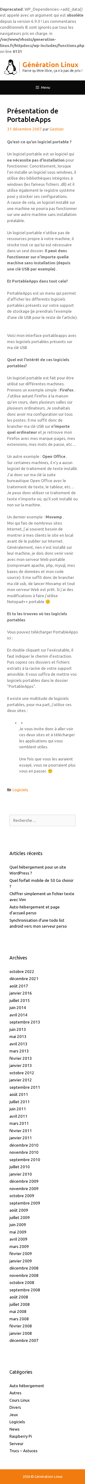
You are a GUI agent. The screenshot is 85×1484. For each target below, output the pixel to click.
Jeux (13, 1414)
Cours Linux (19, 1400)
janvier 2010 (20, 1174)
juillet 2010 (19, 1166)
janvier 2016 (20, 993)
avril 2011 (18, 1116)
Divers (15, 1407)
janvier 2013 (20, 1065)
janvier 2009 (20, 1261)
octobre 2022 (21, 971)
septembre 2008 (24, 1290)
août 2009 (18, 1210)
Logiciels (20, 789)
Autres (15, 1393)
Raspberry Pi (20, 1436)
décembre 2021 (23, 978)
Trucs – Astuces (23, 1450)
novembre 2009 (23, 1188)
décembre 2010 (23, 1145)
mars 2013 (19, 1051)
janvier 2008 (20, 1333)
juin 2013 (17, 1029)
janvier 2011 (20, 1137)
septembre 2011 (24, 1087)
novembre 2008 (23, 1275)
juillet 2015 (19, 1000)
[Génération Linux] (42, 67)
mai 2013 (17, 1036)
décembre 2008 (23, 1268)
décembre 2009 (23, 1181)
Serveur (16, 1443)
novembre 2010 (23, 1152)
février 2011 (20, 1130)
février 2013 (20, 1058)
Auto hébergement (26, 1385)
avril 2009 (18, 1239)
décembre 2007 (23, 1340)
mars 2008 (19, 1319)
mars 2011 (19, 1123)
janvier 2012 (20, 1080)
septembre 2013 (24, 1022)
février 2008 (20, 1326)
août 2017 (18, 986)
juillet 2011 (19, 1101)
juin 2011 (17, 1109)
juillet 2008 (19, 1304)
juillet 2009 (19, 1217)
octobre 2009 (21, 1195)
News (14, 1429)
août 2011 (18, 1094)
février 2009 (20, 1253)
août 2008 (18, 1297)
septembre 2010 (24, 1159)
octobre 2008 (21, 1282)
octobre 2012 (21, 1072)
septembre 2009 (24, 1203)
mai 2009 (17, 1232)
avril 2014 (18, 1015)
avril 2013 (18, 1044)
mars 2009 (19, 1246)
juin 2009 (17, 1224)
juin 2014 (17, 1007)
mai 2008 (17, 1311)
